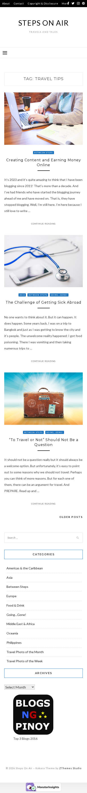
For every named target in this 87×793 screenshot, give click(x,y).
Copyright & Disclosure (43, 3)
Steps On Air (43, 22)
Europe (11, 596)
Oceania (12, 633)
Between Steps (43, 152)
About (6, 3)
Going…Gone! (16, 615)
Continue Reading (43, 223)
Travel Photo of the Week (24, 661)
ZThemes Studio (70, 768)
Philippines (14, 642)
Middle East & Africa (20, 624)
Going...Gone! (59, 295)
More (65, 3)
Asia (22, 295)
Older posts (71, 517)
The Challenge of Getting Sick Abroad (43, 302)
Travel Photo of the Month (25, 652)
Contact (19, 3)
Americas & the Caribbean (24, 568)
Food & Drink (15, 605)
